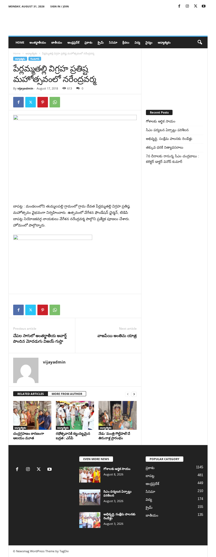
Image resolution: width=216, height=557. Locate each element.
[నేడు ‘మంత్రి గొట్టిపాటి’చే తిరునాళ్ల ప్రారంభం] (118, 415)
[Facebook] (179, 6)
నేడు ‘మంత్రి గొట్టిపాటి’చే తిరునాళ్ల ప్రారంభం (114, 435)
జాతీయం (56, 42)
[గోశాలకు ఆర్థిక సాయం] (89, 475)
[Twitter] (195, 6)
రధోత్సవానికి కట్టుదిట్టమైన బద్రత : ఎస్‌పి (73, 435)
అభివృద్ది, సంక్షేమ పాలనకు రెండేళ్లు (169, 139)
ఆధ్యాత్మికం (164, 42)
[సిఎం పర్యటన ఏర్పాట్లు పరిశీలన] (89, 497)
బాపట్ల (150, 476)
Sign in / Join (59, 6)
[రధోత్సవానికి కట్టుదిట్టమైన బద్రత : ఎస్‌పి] (75, 415)
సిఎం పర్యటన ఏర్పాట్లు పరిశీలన (167, 130)
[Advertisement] (174, 74)
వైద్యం (149, 42)
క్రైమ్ (101, 42)
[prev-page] (127, 394)
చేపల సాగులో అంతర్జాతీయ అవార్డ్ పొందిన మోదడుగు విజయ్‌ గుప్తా (40, 338)
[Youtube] (203, 6)
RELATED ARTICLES (30, 394)
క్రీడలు (125, 42)
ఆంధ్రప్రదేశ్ (73, 42)
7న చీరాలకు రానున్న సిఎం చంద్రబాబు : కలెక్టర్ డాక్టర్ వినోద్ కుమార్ (172, 159)
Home (20, 42)
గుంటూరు (34, 58)
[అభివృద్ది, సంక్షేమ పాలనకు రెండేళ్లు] (89, 520)
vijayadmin (25, 88)
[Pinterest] (42, 102)
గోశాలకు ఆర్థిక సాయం (160, 121)
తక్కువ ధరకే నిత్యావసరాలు (164, 147)
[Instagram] (187, 6)
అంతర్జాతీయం (38, 42)
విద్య (137, 42)
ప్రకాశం (88, 42)
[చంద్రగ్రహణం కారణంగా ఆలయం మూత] (32, 415)
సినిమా (113, 42)
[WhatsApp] (55, 102)
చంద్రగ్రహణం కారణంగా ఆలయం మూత (28, 435)
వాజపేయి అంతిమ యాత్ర (117, 335)
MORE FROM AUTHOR (67, 394)
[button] (199, 42)
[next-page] (134, 394)
